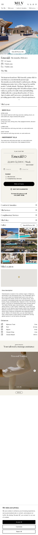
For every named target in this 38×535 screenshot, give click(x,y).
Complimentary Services (14, 178)
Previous (5, 32)
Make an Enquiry (19, 184)
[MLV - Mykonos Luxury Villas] (19, 3)
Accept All (19, 522)
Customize (19, 527)
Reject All (19, 531)
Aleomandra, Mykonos (19, 58)
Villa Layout (11, 8)
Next (34, 32)
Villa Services (32, 8)
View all (19, 392)
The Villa (3, 8)
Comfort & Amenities (21, 8)
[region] (19, 520)
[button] (18, 277)
